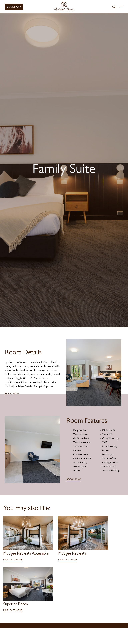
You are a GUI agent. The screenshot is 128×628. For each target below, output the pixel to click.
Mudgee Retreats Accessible (26, 554)
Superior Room (15, 605)
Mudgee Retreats (72, 554)
